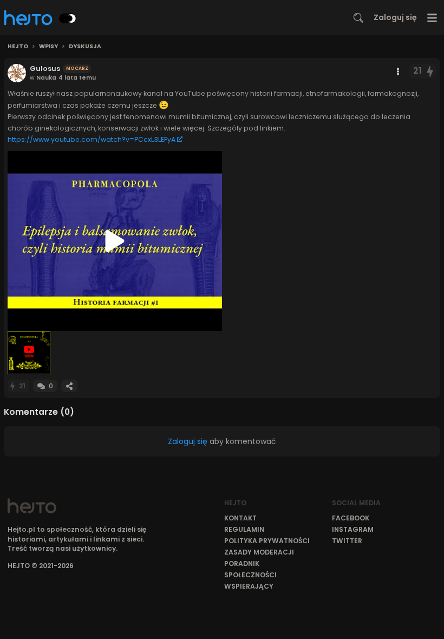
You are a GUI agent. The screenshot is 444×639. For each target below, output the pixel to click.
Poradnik (241, 563)
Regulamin (244, 529)
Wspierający (248, 586)
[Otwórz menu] (432, 17)
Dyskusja (85, 46)
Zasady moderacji (259, 552)
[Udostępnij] (69, 386)
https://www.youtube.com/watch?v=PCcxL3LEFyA (91, 139)
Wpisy (48, 46)
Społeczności (250, 574)
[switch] (67, 18)
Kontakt (240, 518)
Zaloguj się (395, 17)
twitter (347, 540)
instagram (353, 529)
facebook (350, 518)
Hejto (18, 46)
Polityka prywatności (267, 540)
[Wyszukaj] (358, 18)
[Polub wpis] (430, 71)
